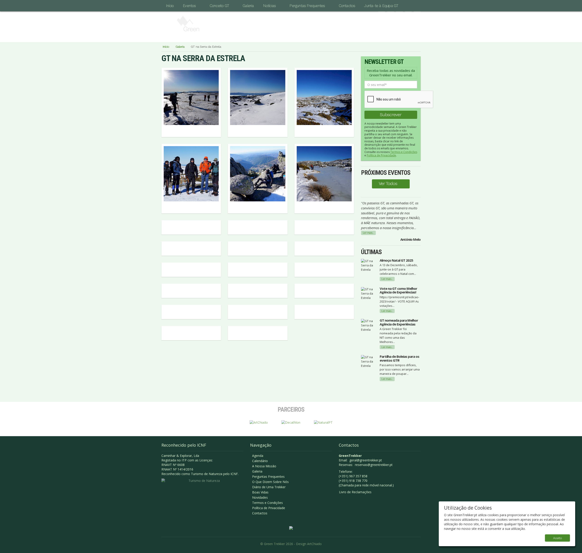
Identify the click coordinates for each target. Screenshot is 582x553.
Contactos (347, 5)
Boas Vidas (260, 492)
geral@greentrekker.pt (365, 460)
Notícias (269, 5)
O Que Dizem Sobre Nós (270, 482)
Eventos (189, 5)
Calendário (260, 461)
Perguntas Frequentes (307, 5)
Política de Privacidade (381, 155)
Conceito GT (219, 5)
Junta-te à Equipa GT (381, 5)
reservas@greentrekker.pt (374, 465)
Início (170, 5)
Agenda (257, 455)
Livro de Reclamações (355, 492)
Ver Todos (388, 183)
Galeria (248, 5)
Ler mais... (368, 232)
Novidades (260, 497)
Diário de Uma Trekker (269, 487)
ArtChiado (314, 544)
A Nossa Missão (264, 466)
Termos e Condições (403, 152)
